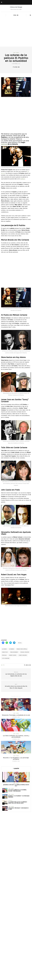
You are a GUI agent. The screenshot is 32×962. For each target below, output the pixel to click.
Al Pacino (4, 649)
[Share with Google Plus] (17, 67)
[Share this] (13, 67)
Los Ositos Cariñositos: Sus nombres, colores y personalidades (16, 736)
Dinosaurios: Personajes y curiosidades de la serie (16, 715)
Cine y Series (16, 52)
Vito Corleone (5, 658)
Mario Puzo (5, 652)
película (4, 144)
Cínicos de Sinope (16, 7)
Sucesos (10, 800)
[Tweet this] (15, 67)
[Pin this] (19, 67)
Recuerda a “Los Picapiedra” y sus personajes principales (16, 758)
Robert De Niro (12, 655)
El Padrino (11, 649)
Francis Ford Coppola (22, 649)
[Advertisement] (16, 30)
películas (4, 655)
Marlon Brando (14, 652)
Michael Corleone (25, 652)
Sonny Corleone (23, 655)
